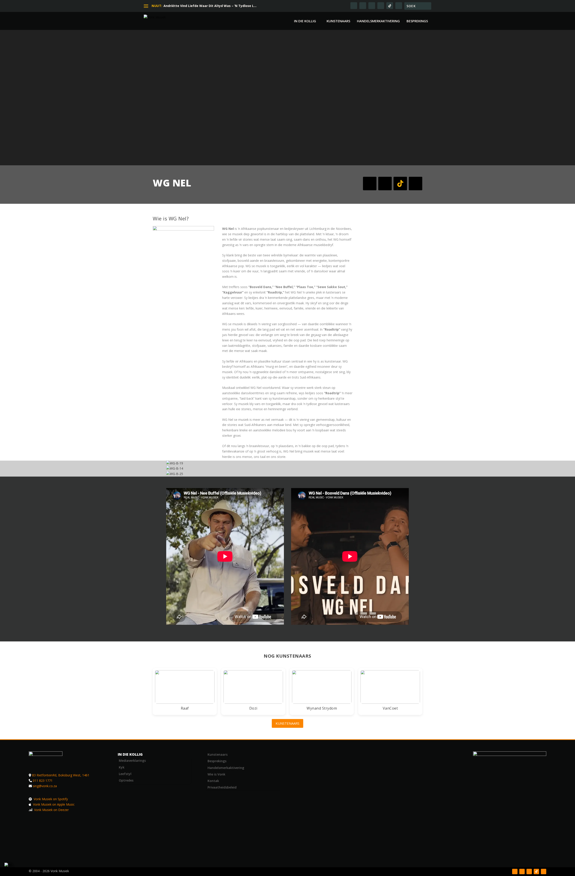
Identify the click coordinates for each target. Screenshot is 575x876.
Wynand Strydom (322, 708)
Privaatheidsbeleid (222, 787)
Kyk (121, 767)
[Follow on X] (522, 871)
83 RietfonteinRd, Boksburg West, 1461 (60, 775)
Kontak (213, 781)
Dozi (253, 708)
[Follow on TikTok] (400, 183)
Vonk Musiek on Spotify (50, 799)
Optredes (126, 780)
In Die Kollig (305, 21)
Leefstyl (125, 774)
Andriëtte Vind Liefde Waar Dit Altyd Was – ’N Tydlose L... (210, 6)
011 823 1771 (43, 780)
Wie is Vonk (216, 774)
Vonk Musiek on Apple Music (53, 804)
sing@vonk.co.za (45, 786)
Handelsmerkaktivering (378, 21)
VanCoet (390, 708)
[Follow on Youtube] (415, 183)
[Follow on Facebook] (369, 183)
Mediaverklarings (132, 760)
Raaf (185, 708)
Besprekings (417, 21)
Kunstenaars (338, 21)
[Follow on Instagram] (385, 183)
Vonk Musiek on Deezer (51, 810)
